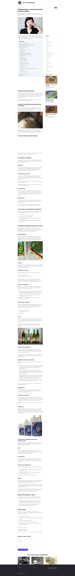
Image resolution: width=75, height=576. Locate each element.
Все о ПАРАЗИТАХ (28, 2)
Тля (46, 69)
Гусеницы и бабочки (49, 45)
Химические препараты (24, 62)
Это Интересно (48, 71)
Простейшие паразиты (50, 66)
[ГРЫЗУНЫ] (51, 83)
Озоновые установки (23, 66)
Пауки (47, 64)
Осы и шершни (48, 62)
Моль (47, 59)
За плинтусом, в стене (23, 49)
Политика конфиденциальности (52, 568)
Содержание (20, 567)
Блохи (47, 38)
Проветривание (22, 55)
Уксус (21, 61)
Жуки (47, 47)
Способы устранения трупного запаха (25, 54)
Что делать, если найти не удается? (25, 53)
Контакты (34, 567)
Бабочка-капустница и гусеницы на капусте (50, 100)
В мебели (21, 48)
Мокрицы (47, 57)
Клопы (47, 50)
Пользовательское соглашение (52, 567)
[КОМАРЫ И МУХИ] (51, 112)
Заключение (21, 75)
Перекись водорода (23, 59)
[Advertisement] (30, 84)
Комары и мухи (48, 52)
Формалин (21, 67)
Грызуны (47, 43)
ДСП (21, 69)
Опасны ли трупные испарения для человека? (26, 44)
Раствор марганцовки (23, 60)
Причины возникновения (23, 43)
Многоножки (48, 55)
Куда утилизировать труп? (23, 74)
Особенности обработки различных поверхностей (28, 68)
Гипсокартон (22, 70)
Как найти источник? (22, 47)
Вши (47, 40)
